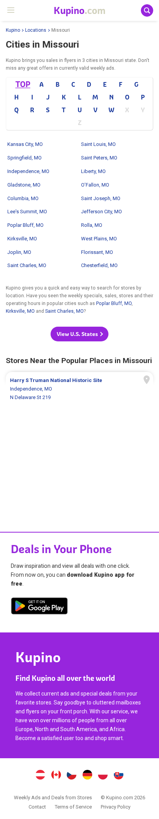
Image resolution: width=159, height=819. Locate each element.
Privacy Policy (115, 807)
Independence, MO (28, 171)
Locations (35, 30)
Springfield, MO (24, 158)
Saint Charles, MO (26, 265)
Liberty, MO (93, 171)
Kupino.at (40, 775)
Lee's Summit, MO (27, 211)
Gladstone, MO (24, 185)
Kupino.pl (103, 775)
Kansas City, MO (25, 144)
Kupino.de (87, 775)
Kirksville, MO (22, 239)
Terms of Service (73, 807)
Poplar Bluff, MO (25, 225)
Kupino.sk (119, 775)
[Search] (147, 10)
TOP (22, 84)
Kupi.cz (72, 775)
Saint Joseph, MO (100, 198)
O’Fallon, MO (95, 185)
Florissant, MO (97, 252)
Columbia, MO (23, 198)
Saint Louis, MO (98, 144)
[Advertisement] (79, 440)
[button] (79, 334)
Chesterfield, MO (99, 265)
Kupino (13, 30)
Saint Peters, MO (99, 158)
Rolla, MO (91, 225)
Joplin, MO (19, 252)
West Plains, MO (99, 239)
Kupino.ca (56, 775)
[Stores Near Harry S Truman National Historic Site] (79, 389)
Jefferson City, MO (101, 211)
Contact (37, 807)
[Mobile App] (39, 607)
